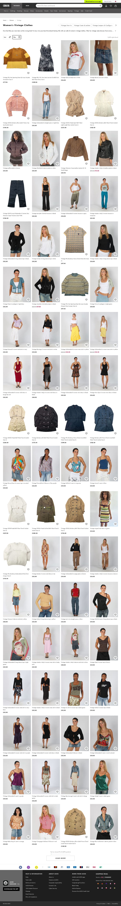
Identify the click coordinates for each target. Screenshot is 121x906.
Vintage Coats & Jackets (82, 25)
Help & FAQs (107, 1)
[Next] (116, 25)
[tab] (6, 10)
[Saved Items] (111, 5)
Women (12, 20)
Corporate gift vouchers (78, 883)
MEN (27, 6)
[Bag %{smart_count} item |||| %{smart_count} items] (115, 5)
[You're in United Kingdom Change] (115, 1)
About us (51, 877)
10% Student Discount (32, 888)
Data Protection (30, 894)
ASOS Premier (29, 885)
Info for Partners (76, 888)
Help (27, 877)
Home (4, 20)
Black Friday (75, 885)
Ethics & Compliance (31, 897)
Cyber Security (53, 888)
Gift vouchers (75, 880)
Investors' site (52, 885)
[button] (98, 883)
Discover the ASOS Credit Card (80, 891)
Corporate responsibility (55, 883)
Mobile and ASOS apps (78, 877)
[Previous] (58, 25)
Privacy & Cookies (101, 903)
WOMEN (17, 6)
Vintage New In (66, 25)
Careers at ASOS (53, 880)
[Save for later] (28, 73)
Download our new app (93, 1)
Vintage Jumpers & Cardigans (103, 25)
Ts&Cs (108, 903)
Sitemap (28, 891)
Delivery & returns (30, 883)
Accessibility (115, 903)
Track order (29, 880)
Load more (60, 858)
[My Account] (106, 5)
